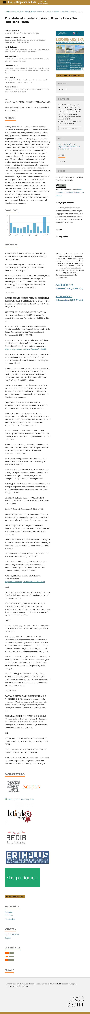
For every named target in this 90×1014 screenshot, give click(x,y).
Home (7, 12)
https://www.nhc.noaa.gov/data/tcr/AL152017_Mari (25, 582)
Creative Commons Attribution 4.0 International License (70, 192)
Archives (15, 12)
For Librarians (10, 919)
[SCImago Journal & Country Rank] (19, 799)
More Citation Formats (68, 128)
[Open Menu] (4, 2)
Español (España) (12, 934)
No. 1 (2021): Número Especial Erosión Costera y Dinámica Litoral (48, 12)
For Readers (9, 912)
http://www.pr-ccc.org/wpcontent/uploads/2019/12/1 (25, 349)
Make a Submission (15, 897)
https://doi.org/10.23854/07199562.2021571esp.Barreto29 (27, 102)
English (8, 938)
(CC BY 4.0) (77, 300)
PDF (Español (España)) (70, 76)
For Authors (9, 915)
